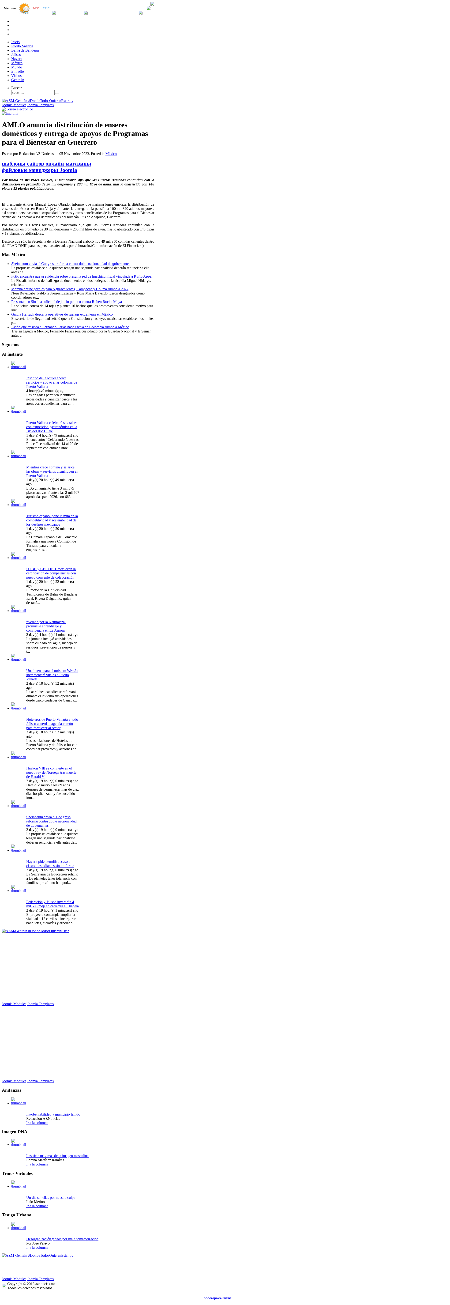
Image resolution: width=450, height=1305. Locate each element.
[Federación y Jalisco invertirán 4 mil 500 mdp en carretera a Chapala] (18, 891)
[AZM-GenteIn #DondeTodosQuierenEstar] (35, 931)
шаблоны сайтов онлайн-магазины (46, 164)
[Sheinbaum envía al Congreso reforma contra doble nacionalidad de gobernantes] (18, 806)
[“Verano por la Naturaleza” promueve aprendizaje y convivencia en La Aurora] (18, 611)
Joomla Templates (40, 105)
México (111, 154)
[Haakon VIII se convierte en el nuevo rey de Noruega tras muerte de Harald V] (18, 757)
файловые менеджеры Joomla (39, 170)
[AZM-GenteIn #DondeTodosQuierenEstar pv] (37, 101)
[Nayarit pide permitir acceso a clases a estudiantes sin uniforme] (18, 850)
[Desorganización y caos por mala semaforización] (18, 1228)
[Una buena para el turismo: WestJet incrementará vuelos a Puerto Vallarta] (18, 659)
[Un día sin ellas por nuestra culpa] (18, 1186)
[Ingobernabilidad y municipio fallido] (18, 1103)
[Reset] (57, 93)
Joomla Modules (14, 105)
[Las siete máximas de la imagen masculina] (18, 1145)
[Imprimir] (10, 113)
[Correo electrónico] (17, 109)
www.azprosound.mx (218, 1298)
